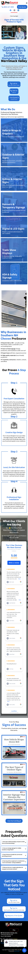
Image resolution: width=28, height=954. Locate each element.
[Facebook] (10, 10)
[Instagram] (14, 10)
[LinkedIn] (18, 10)
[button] (26, 3)
